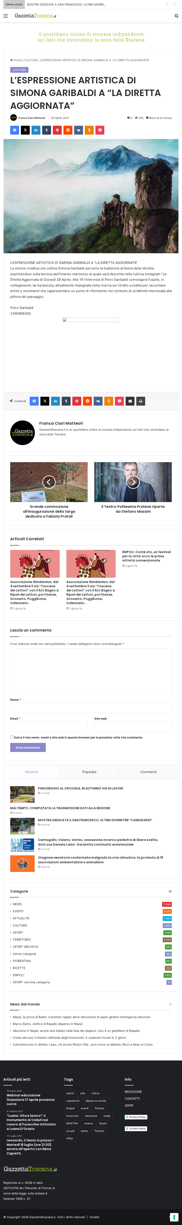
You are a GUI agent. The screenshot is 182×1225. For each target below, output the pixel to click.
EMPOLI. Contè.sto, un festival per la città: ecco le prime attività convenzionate (146, 556)
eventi (85, 1108)
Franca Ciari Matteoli (31, 118)
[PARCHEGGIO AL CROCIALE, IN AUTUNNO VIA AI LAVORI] (22, 794)
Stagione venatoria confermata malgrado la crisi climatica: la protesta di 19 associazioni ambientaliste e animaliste (100, 859)
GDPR (129, 1105)
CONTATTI (132, 1098)
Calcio (95, 1093)
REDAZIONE (133, 1091)
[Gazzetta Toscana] (91, 36)
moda (106, 1115)
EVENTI (18, 911)
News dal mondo (25, 1004)
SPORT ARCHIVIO (25, 946)
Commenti (148, 772)
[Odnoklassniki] (89, 130)
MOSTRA (72, 1123)
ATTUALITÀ (21, 918)
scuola (70, 1131)
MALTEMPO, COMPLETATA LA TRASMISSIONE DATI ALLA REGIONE (60, 808)
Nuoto (103, 1123)
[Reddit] (67, 130)
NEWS (17, 904)
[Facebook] (14, 130)
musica (88, 1123)
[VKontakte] (78, 130)
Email (15, 718)
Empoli (70, 1108)
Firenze (99, 1108)
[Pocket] (99, 130)
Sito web (100, 718)
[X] (25, 130)
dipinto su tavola (96, 1100)
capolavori (72, 1100)
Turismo (99, 1131)
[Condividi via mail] (130, 401)
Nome (15, 699)
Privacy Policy (137, 1117)
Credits (94, 1217)
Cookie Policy (137, 1128)
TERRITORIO (22, 939)
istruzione (91, 1115)
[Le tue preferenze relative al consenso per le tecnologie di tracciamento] (174, 1217)
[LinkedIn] (36, 130)
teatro (84, 1131)
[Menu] (5, 17)
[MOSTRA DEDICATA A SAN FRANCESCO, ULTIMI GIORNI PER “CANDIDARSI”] (22, 826)
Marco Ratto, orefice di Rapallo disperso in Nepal (47, 1024)
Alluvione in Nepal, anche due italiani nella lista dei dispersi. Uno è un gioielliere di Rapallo (76, 1031)
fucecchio (72, 1115)
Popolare (89, 772)
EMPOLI (18, 975)
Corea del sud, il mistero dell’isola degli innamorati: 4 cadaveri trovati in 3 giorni (69, 1037)
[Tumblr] (46, 130)
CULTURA (31, 60)
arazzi (70, 1093)
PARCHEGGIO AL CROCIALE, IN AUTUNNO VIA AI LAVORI (80, 788)
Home (17, 60)
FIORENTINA (22, 961)
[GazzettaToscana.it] (35, 15)
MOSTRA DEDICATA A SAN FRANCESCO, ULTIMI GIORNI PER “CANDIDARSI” (78, 4)
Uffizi (69, 1138)
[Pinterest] (57, 130)
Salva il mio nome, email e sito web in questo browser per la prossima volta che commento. (78, 737)
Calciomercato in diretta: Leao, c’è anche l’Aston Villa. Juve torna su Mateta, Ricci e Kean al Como (83, 1044)
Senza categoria (24, 954)
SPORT (18, 932)
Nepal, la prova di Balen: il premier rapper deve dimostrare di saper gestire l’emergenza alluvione (81, 1017)
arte (82, 1093)
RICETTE (19, 968)
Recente (31, 772)
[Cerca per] (176, 17)
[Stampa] (140, 401)
